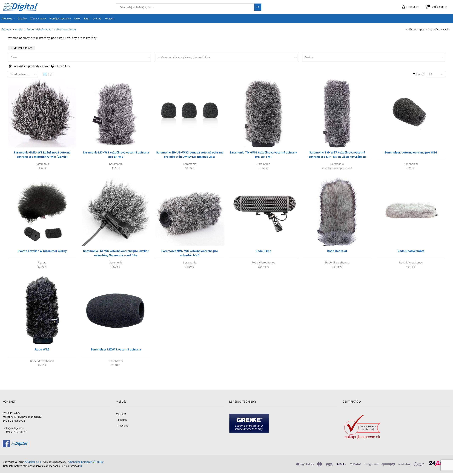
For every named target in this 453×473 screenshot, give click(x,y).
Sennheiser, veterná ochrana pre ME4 (411, 152)
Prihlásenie (122, 425)
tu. (80, 465)
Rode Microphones (263, 262)
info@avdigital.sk (14, 428)
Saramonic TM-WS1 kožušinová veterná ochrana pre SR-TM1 (263, 154)
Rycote (42, 262)
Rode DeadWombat (410, 251)
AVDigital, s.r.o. (33, 461)
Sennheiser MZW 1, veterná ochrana (116, 349)
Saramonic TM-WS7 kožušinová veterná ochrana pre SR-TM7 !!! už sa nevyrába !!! (337, 154)
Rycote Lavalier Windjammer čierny (42, 251)
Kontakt (109, 18)
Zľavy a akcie (38, 18)
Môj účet (121, 413)
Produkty (7, 18)
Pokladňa (121, 419)
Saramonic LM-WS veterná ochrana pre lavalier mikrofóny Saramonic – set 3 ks (116, 253)
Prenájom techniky (60, 18)
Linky (77, 18)
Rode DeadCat (337, 251)
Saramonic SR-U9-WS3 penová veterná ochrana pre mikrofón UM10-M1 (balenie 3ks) (189, 154)
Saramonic (42, 164)
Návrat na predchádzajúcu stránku (429, 29)
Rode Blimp (263, 251)
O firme (97, 18)
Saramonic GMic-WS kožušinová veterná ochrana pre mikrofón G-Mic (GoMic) (42, 154)
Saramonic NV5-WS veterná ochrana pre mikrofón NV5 (189, 253)
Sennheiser (411, 164)
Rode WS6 (42, 349)
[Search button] (257, 7)
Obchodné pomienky (80, 461)
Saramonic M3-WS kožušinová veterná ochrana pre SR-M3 (116, 154)
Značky (22, 18)
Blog (86, 18)
